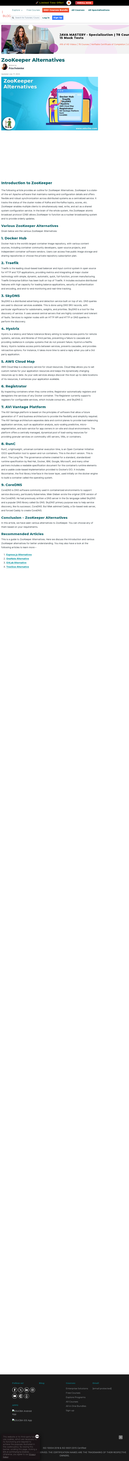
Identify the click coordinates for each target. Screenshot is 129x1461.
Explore (16, 10)
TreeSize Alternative (17, 566)
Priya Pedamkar (16, 68)
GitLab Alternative (16, 562)
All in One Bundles (76, 1406)
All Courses (78, 10)
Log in (46, 18)
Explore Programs (76, 1397)
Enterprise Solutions (77, 1388)
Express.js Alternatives (19, 554)
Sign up (70, 1410)
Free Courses (33, 10)
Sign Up (57, 17)
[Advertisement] (22, 610)
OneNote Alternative (17, 558)
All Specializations (99, 10)
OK (37, 1436)
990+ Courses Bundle (56, 10)
